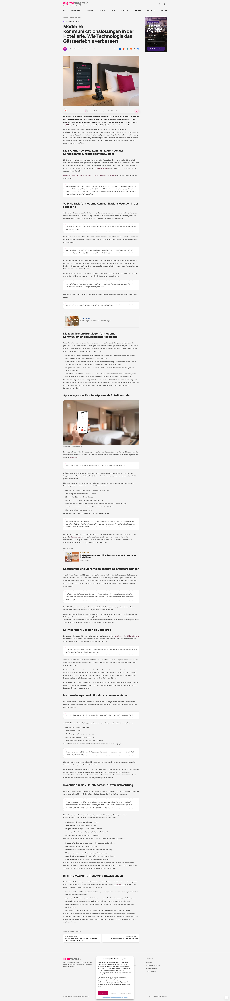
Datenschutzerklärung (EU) (153, 965)
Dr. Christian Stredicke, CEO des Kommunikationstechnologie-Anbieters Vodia (89, 175)
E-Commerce (75, 10)
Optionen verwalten (125, 993)
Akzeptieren (103, 993)
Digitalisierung (103, 168)
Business (90, 10)
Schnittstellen (76, 537)
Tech (113, 10)
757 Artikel (84, 49)
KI (64, 10)
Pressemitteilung (152, 44)
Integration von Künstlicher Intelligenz (126, 636)
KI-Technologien (119, 884)
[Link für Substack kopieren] (131, 49)
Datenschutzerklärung (116, 997)
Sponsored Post (152, 35)
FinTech (102, 10)
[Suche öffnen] (160, 4)
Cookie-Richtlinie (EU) (151, 968)
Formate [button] (164, 10)
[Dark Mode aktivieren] (165, 4)
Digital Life (151, 10)
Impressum (124, 997)
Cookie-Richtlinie (107, 997)
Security (138, 10)
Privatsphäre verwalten (227, 998)
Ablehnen (113, 993)
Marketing (124, 10)
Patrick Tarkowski (74, 49)
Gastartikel (151, 39)
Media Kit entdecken (155, 49)
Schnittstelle (74, 457)
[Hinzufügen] (65, 110)
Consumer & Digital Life (75, 17)
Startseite (65, 17)
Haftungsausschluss (151, 971)
